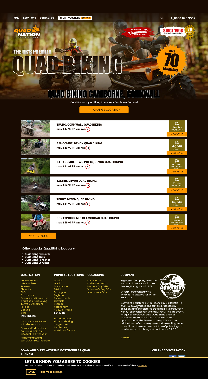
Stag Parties (61, 324)
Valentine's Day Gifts (99, 289)
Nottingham (61, 306)
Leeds (57, 283)
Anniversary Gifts (97, 292)
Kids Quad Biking (63, 321)
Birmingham (61, 292)
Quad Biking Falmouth (37, 254)
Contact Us (47, 18)
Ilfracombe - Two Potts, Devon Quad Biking (90, 162)
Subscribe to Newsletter (34, 298)
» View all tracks (63, 309)
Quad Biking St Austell (37, 262)
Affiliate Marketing (35, 339)
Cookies (25, 309)
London (58, 280)
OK (31, 372)
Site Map (125, 337)
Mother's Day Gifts (97, 286)
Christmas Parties (64, 330)
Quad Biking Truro (35, 257)
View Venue (177, 134)
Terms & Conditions (32, 304)
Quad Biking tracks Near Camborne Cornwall (112, 102)
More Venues (38, 236)
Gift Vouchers (28, 283)
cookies (142, 365)
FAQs (23, 292)
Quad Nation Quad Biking (72, 31)
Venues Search (29, 280)
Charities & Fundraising (34, 301)
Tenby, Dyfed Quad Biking (76, 199)
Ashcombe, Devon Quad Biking (79, 143)
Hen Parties (60, 327)
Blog (23, 312)
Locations (29, 18)
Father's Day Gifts (97, 283)
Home (16, 18)
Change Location (104, 110)
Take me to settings (51, 371)
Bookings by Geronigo (138, 32)
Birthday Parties (63, 318)
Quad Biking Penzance (37, 259)
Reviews (25, 286)
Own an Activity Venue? (34, 323)
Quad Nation (78, 102)
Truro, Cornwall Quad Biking (79, 124)
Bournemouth (62, 298)
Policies (25, 306)
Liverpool (59, 304)
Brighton (59, 295)
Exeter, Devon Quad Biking (77, 180)
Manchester (61, 286)
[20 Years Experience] (177, 32)
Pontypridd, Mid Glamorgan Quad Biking (88, 218)
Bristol (57, 289)
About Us (26, 289)
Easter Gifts (94, 280)
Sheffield (59, 301)
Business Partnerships (34, 331)
